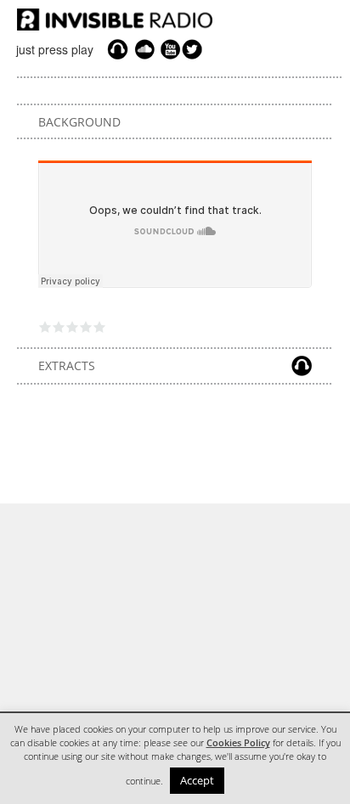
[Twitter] (194, 49)
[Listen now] (117, 49)
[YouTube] (168, 49)
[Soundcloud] (144, 49)
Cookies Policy (238, 743)
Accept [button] (197, 780)
